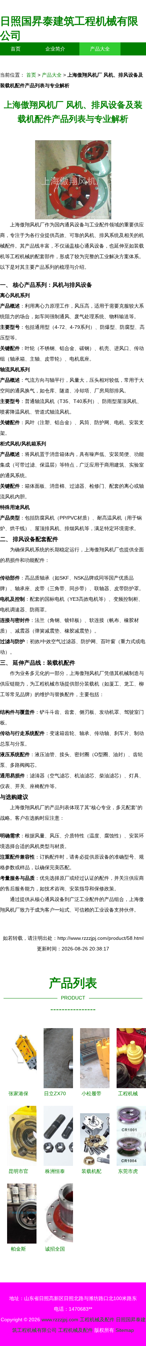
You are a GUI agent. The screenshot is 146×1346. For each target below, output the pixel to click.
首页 (16, 49)
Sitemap (125, 1330)
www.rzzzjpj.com (59, 1319)
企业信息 (65, 62)
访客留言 (110, 62)
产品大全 (100, 49)
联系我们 (20, 62)
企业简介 (55, 49)
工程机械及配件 (97, 1319)
